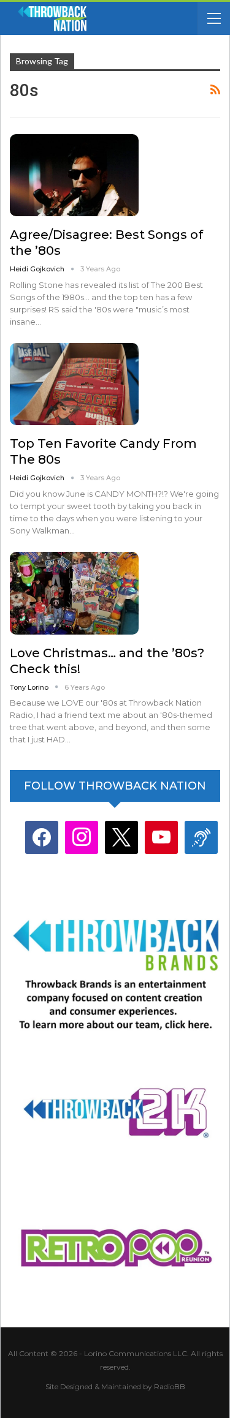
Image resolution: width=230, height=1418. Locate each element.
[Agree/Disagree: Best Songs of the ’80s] (74, 175)
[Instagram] (81, 836)
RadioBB (169, 1386)
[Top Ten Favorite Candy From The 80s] (74, 384)
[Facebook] (41, 836)
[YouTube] (161, 836)
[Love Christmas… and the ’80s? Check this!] (74, 593)
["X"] (121, 836)
